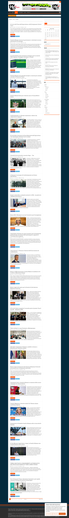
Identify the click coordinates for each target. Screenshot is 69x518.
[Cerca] (60, 2)
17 (45, 35)
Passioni (28, 12)
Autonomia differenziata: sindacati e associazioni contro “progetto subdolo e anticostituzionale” (30, 15)
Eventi (46, 102)
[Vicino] (66, 503)
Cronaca (46, 88)
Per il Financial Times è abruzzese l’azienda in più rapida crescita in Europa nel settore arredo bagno (25, 479)
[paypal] (54, 2)
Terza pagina (20, 12)
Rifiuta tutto (55, 513)
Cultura (46, 100)
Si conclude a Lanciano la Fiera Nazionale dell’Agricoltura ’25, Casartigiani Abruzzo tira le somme (25, 136)
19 (49, 35)
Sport (25, 12)
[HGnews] (14, 7)
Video (46, 111)
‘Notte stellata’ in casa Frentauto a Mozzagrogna (22, 328)
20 (51, 35)
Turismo (46, 103)
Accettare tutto (62, 513)
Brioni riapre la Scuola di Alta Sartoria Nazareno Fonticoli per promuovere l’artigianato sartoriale (25, 367)
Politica (25, 446)
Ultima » (25, 499)
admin (12, 138)
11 (47, 33)
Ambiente (46, 87)
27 (51, 36)
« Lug (45, 39)
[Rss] (48, 2)
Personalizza (49, 513)
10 (45, 33)
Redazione (12, 58)
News (46, 90)
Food (46, 108)
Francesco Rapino (13, 27)
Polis (16, 12)
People (46, 109)
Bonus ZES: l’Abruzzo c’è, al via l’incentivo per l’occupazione (25, 215)
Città (46, 93)
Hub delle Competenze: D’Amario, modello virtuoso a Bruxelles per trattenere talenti (23, 347)
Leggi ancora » (12, 34)
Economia (24, 58)
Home (10, 12)
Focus (13, 12)
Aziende (23, 27)
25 (47, 36)
